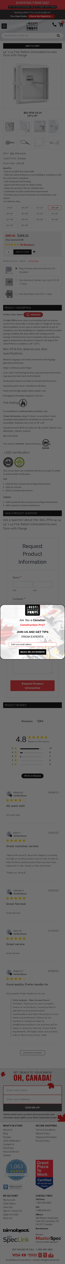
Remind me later (32, 657)
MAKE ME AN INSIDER (32, 652)
